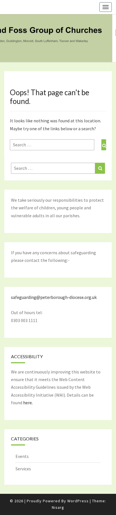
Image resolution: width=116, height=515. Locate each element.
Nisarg (58, 507)
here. (28, 402)
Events (22, 456)
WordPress (78, 500)
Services (23, 468)
